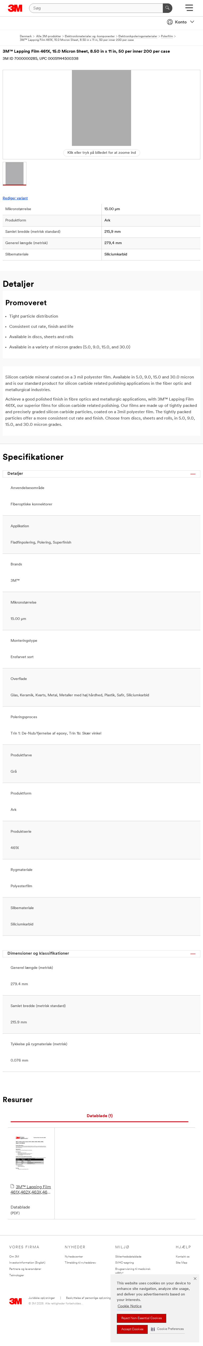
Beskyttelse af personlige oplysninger (89, 1298)
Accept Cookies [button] (132, 1329)
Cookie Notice (130, 1306)
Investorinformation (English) (27, 1262)
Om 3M (14, 1256)
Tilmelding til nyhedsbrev (80, 1262)
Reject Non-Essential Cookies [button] (141, 1318)
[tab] (99, 1116)
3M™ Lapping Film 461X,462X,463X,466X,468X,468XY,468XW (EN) (31, 1190)
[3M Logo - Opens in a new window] (15, 8)
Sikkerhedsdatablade (128, 1256)
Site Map (181, 1262)
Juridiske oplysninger (42, 1298)
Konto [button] (181, 22)
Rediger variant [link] (15, 198)
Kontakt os (183, 1256)
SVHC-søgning (124, 1262)
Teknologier (16, 1275)
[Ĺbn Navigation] (189, 10)
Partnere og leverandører (25, 1269)
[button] (167, 1329)
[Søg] (167, 8)
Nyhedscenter (74, 1256)
